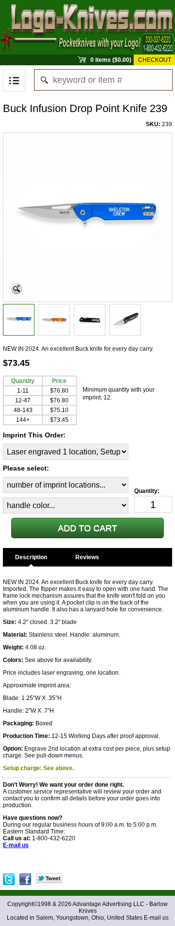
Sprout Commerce (87, 27)
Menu (14, 80)
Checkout (154, 60)
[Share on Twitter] (49, 876)
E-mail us (156, 917)
